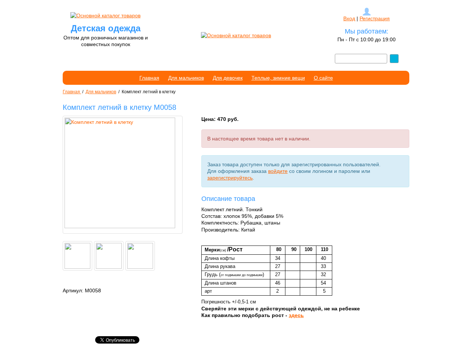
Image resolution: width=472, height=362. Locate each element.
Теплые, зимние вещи (278, 78)
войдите (278, 171)
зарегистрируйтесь (230, 178)
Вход (349, 18)
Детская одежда (105, 28)
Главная (149, 78)
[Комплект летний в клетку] (123, 175)
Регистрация (375, 18)
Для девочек (228, 78)
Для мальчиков (186, 78)
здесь (296, 315)
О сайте (323, 78)
